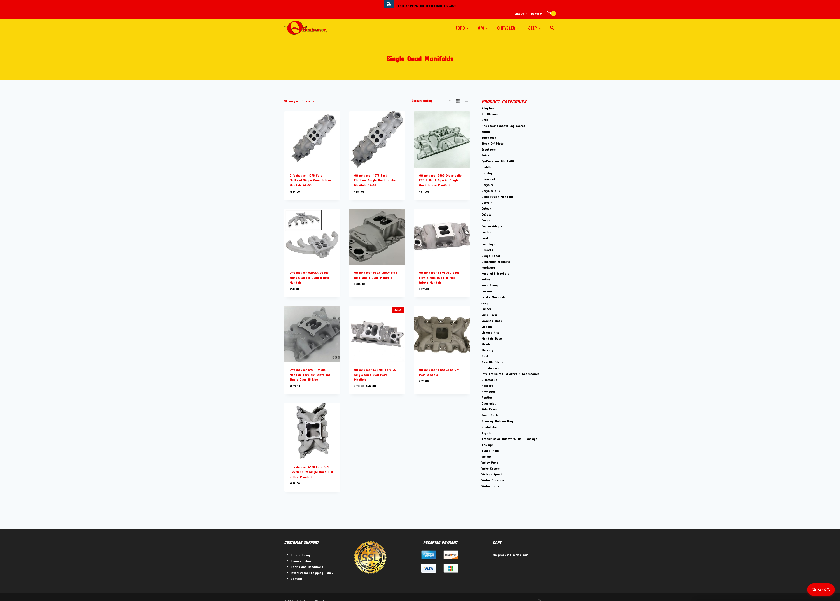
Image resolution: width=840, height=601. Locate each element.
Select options (364, 296)
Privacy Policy (301, 561)
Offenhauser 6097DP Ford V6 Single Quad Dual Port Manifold (375, 374)
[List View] (466, 101)
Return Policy (300, 555)
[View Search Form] (552, 28)
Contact (536, 14)
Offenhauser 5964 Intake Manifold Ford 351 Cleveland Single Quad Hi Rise (310, 374)
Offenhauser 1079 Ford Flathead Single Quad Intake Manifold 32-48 (375, 180)
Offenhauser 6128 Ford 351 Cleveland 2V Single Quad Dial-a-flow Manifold (311, 472)
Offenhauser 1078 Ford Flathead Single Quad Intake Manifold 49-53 (310, 180)
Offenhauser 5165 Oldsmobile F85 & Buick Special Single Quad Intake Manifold (440, 180)
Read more (426, 394)
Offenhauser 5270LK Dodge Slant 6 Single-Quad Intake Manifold (309, 277)
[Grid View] (457, 101)
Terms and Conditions (307, 567)
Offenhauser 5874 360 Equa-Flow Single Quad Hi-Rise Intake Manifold (440, 277)
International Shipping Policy (312, 573)
